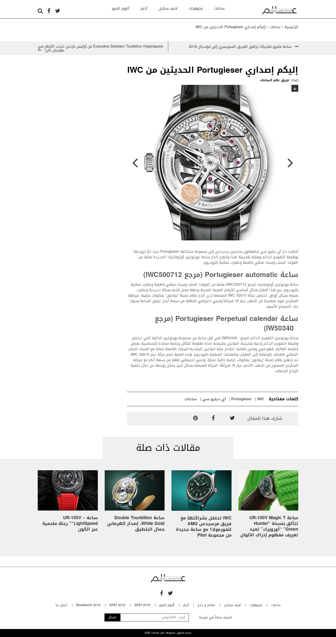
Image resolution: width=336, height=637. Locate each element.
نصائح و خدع (206, 605)
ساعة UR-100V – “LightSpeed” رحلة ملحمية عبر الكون (70, 523)
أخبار (144, 8)
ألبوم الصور (120, 8)
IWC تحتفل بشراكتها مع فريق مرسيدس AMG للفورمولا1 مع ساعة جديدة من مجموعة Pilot (204, 526)
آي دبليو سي (214, 399)
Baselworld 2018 (88, 605)
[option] (212, 163)
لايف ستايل (168, 8)
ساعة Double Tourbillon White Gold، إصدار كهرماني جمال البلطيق (136, 523)
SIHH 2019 (142, 605)
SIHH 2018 (117, 605)
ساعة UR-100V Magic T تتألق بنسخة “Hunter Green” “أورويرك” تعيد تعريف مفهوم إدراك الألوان (269, 526)
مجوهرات (196, 8)
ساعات (219, 8)
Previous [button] (135, 163)
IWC (260, 399)
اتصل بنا (61, 605)
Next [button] (290, 163)
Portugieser (241, 399)
